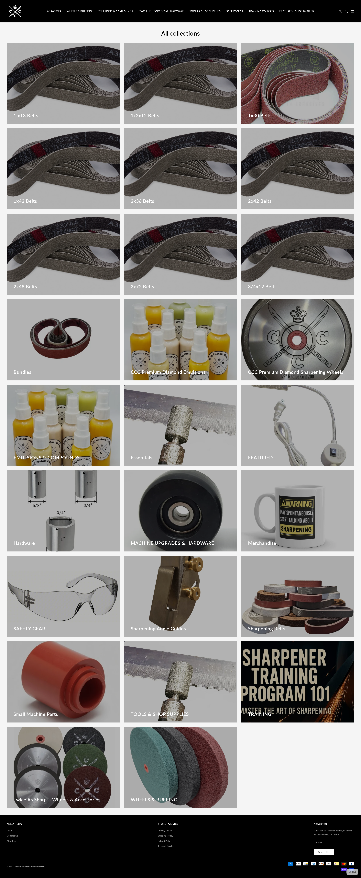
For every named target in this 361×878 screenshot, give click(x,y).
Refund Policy (164, 840)
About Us (11, 840)
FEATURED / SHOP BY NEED (296, 11)
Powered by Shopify (37, 867)
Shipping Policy (165, 835)
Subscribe (324, 852)
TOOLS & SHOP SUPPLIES (205, 11)
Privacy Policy (165, 830)
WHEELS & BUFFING (79, 11)
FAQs (9, 830)
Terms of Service (166, 846)
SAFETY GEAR (234, 11)
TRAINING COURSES (261, 11)
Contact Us (12, 835)
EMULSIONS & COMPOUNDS (115, 11)
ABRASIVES (54, 11)
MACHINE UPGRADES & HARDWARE (161, 11)
